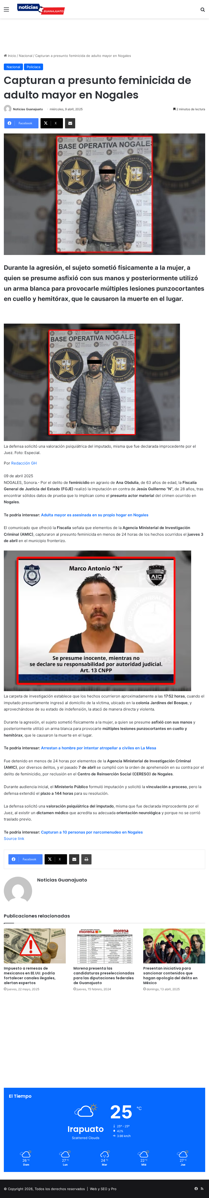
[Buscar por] (202, 11)
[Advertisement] (104, 34)
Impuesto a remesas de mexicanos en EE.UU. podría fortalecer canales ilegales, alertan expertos (30, 975)
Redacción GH (24, 463)
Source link (14, 838)
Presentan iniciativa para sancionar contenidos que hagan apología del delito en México (170, 975)
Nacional (25, 56)
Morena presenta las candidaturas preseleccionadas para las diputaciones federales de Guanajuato (103, 975)
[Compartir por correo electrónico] (70, 123)
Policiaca (33, 67)
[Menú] (6, 11)
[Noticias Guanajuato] (41, 9)
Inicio (11, 56)
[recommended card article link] (97, 689)
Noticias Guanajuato (28, 109)
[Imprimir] (86, 859)
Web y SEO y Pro (103, 1189)
